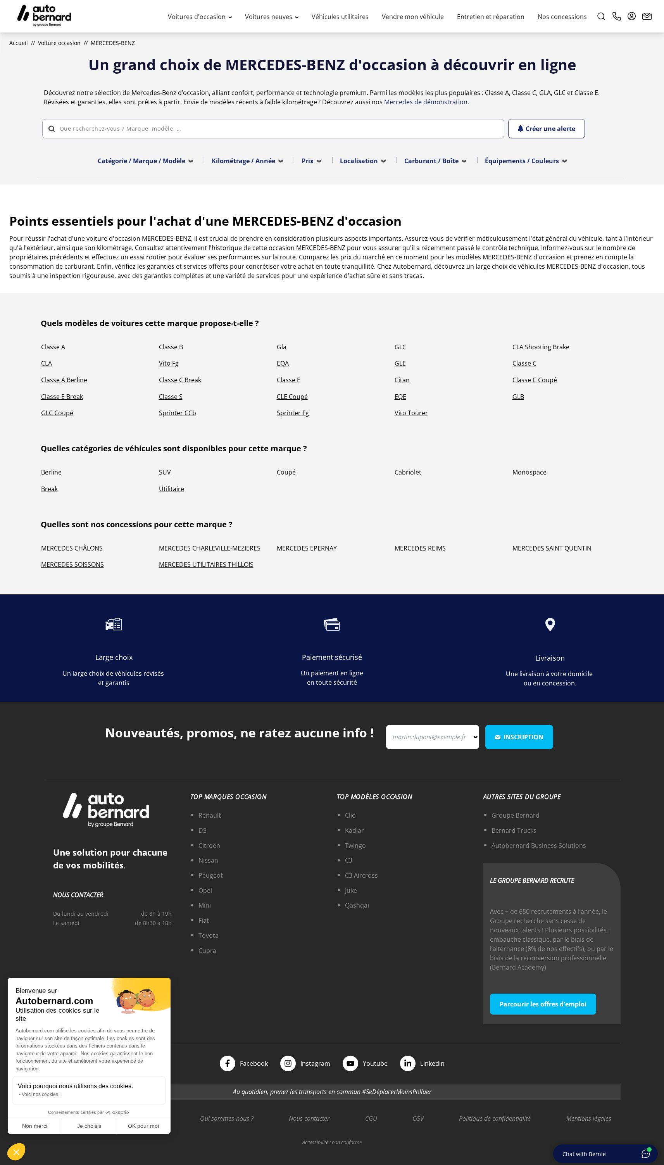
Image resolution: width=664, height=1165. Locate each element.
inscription (523, 737)
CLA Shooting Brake (540, 347)
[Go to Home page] (44, 16)
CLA (46, 363)
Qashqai (357, 905)
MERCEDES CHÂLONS (72, 548)
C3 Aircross (361, 875)
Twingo (355, 845)
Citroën (209, 845)
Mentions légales (588, 1118)
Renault (209, 815)
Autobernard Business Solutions (539, 845)
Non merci (34, 1126)
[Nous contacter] (647, 16)
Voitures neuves (269, 16)
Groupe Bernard (516, 815)
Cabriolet (408, 472)
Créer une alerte (550, 128)
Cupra (207, 950)
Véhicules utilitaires (340, 16)
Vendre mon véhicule (413, 16)
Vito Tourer (411, 413)
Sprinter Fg (293, 413)
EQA (283, 363)
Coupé (286, 472)
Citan (402, 380)
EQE (400, 396)
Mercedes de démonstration (425, 102)
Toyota (208, 935)
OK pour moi (143, 1126)
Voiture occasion (59, 43)
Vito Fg (169, 363)
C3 (348, 860)
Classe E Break (62, 396)
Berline (51, 472)
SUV (165, 472)
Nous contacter (309, 1118)
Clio (350, 815)
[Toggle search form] (601, 16)
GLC (400, 347)
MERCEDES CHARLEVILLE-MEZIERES (209, 548)
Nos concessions (562, 16)
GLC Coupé (57, 413)
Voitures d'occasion (197, 16)
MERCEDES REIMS (420, 548)
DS (202, 830)
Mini (204, 905)
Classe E (288, 380)
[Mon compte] (631, 16)
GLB (518, 396)
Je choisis (89, 1126)
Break (49, 489)
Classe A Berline (64, 380)
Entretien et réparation (490, 16)
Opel (205, 890)
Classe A (53, 347)
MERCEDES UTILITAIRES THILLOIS (206, 564)
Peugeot (210, 875)
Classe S (171, 396)
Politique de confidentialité (495, 1118)
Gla (281, 347)
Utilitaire (171, 489)
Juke (351, 890)
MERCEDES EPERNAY (307, 548)
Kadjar (354, 830)
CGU (371, 1118)
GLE (400, 363)
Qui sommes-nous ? (227, 1118)
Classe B (171, 347)
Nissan (208, 860)
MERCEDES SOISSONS (72, 564)
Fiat (203, 920)
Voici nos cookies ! (41, 1094)
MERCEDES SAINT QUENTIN (552, 548)
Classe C (524, 363)
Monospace (529, 472)
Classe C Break (180, 380)
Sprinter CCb (177, 413)
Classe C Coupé (534, 380)
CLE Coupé (292, 396)
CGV (418, 1118)
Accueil (18, 43)
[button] (16, 1152)
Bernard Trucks (514, 830)
